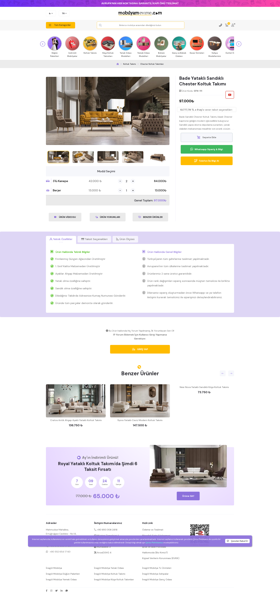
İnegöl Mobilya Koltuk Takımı (109, 573)
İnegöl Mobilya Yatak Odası (109, 568)
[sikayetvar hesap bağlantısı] (66, 590)
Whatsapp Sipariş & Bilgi (209, 149)
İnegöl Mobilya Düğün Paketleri (63, 573)
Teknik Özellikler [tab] (62, 239)
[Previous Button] (50, 112)
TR (63, 13)
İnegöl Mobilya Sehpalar (155, 573)
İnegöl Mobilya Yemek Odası (61, 579)
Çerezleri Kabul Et (239, 540)
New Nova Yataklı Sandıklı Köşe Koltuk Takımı (204, 387)
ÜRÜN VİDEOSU (67, 217)
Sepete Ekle (209, 137)
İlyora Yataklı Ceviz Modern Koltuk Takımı (140, 420)
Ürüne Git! (188, 496)
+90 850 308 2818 (106, 529)
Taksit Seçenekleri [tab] (95, 239)
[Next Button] (166, 112)
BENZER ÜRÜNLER (152, 217)
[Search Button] (100, 25)
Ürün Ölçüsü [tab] (126, 239)
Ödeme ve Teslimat (152, 529)
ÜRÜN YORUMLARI (109, 217)
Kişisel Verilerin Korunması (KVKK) (160, 558)
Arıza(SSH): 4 (103, 552)
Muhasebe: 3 (103, 546)
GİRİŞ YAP (142, 349)
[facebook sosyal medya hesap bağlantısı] (46, 590)
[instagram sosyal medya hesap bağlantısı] (51, 590)
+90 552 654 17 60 (60, 551)
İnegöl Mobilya (54, 568)
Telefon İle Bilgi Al (209, 160)
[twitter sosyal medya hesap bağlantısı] (56, 590)
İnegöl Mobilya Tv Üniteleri (156, 568)
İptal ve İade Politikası (154, 546)
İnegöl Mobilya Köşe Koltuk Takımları (114, 579)
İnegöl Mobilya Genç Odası (157, 579)
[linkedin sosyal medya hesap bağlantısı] (62, 590)
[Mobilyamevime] (118, 64)
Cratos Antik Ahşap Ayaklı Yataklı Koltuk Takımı (76, 420)
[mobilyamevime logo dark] (140, 13)
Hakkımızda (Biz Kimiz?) (155, 552)
